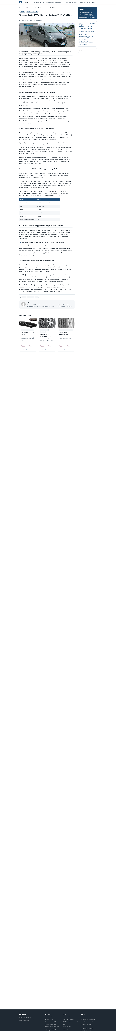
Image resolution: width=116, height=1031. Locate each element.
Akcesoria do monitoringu (84, 2)
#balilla (24, 297)
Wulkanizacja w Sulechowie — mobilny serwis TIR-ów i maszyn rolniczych (87, 38)
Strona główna (37, 2)
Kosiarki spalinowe (67, 1026)
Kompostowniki (66, 1017)
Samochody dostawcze (32, 11)
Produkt (22, 11)
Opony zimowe (44, 330)
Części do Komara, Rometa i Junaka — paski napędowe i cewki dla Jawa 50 (86, 33)
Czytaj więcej (24, 349)
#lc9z (37, 297)
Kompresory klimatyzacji (68, 1019)
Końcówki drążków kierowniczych (70, 1021)
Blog (43, 2)
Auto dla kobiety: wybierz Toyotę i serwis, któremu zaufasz (85, 28)
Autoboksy (24, 330)
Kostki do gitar (66, 1029)
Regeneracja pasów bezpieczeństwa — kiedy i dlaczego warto (86, 42)
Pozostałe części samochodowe (88, 1019)
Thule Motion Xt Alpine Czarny (27, 334)
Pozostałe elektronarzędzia (87, 1028)
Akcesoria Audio (50, 2)
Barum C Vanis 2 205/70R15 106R (63, 334)
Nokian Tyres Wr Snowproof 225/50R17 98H (46, 336)
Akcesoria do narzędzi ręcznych (52, 1026)
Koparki (64, 1024)
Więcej (93, 2)
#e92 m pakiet (30, 297)
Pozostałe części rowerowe (87, 1017)
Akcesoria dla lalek (59, 2)
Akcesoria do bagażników (71, 2)
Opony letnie (63, 330)
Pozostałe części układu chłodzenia (89, 1021)
